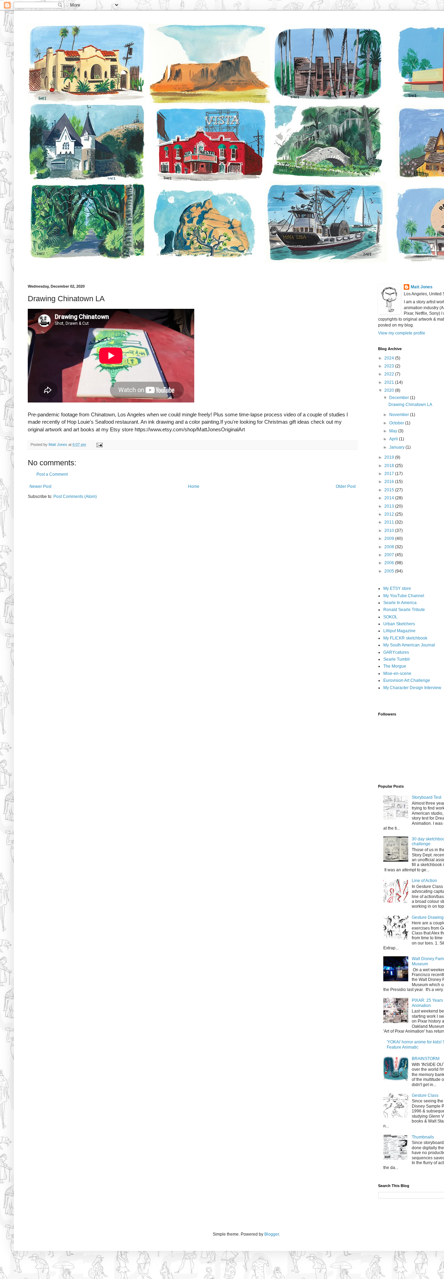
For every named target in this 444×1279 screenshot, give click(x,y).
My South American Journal (409, 645)
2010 (389, 530)
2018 (389, 465)
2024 (389, 358)
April (394, 439)
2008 (389, 546)
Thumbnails (423, 1137)
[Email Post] (99, 444)
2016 (389, 481)
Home (193, 486)
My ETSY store (397, 588)
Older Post (346, 486)
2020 (389, 390)
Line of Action (424, 880)
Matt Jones (422, 287)
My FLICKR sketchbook (405, 638)
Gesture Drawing (428, 917)
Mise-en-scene (397, 673)
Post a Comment (52, 474)
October (397, 423)
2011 (389, 522)
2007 (389, 554)
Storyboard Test (426, 797)
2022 (389, 374)
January (397, 447)
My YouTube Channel (403, 595)
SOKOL (390, 617)
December (399, 397)
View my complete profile (401, 333)
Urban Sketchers (399, 623)
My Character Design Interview (412, 687)
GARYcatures (396, 652)
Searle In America (400, 602)
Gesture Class (425, 1095)
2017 (389, 473)
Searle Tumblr (396, 659)
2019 (389, 457)
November (399, 414)
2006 (389, 562)
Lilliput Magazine (399, 630)
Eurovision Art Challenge (406, 680)
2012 (389, 514)
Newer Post (40, 486)
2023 (389, 366)
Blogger (271, 1234)
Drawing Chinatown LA (410, 404)
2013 (389, 506)
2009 (389, 538)
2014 (389, 497)
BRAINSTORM (425, 1058)
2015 (389, 490)
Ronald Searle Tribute (404, 609)
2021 (389, 382)
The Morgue (394, 666)
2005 (389, 571)
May (393, 431)
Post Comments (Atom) (75, 496)
